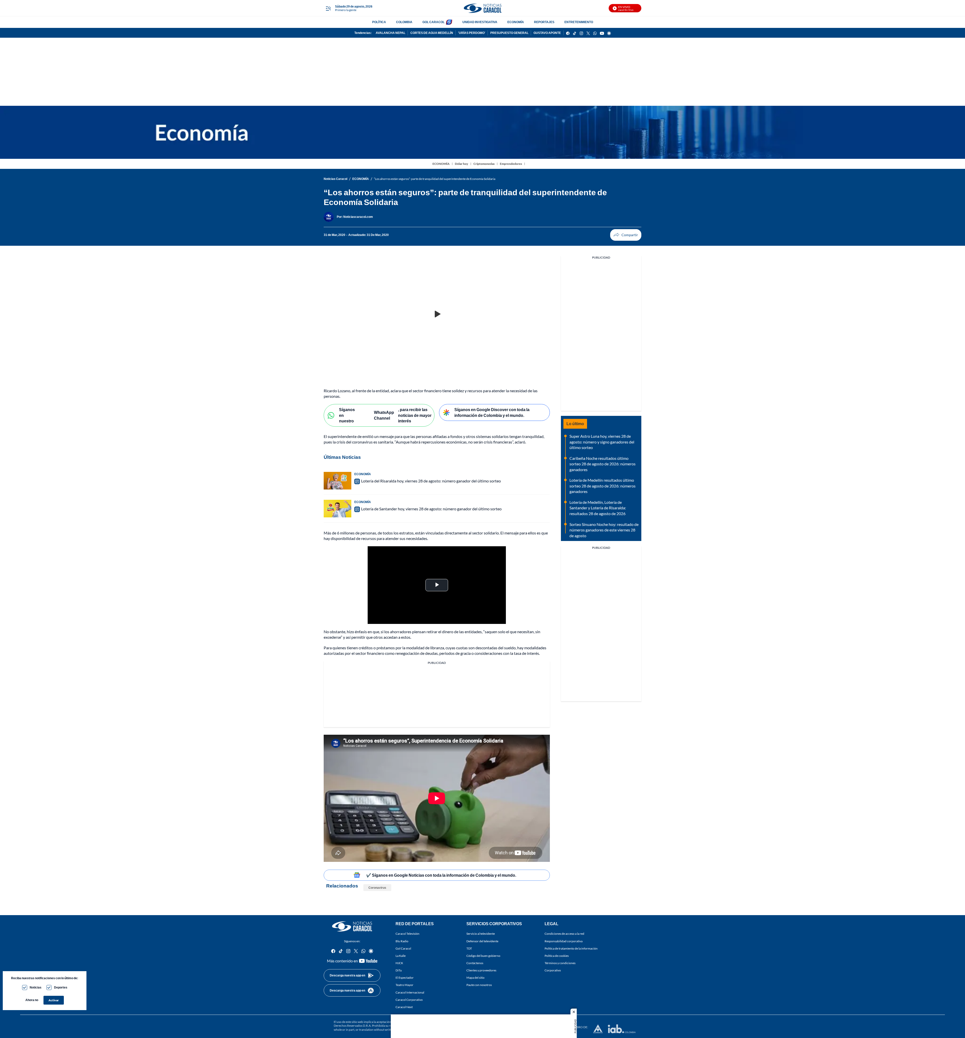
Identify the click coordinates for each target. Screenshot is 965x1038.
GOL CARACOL (433, 22)
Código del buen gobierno (483, 956)
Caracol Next (404, 1007)
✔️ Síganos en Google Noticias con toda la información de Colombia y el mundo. (441, 875)
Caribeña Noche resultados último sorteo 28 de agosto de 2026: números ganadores (602, 464)
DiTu (399, 970)
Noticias (35, 987)
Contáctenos (474, 963)
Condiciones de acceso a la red (564, 934)
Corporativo (553, 970)
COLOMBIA (404, 22)
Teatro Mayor (404, 985)
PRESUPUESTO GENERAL (509, 33)
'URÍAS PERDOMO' (471, 33)
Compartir (625, 235)
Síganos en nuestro (347, 415)
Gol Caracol (403, 948)
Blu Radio (402, 941)
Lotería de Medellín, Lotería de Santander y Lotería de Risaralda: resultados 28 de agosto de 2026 (597, 508)
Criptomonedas (484, 164)
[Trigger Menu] (328, 8)
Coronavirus (377, 887)
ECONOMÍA (515, 22)
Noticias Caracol (335, 179)
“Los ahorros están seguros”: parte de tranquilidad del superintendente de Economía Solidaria (434, 179)
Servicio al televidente (480, 934)
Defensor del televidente (482, 941)
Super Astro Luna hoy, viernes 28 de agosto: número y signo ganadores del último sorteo (601, 442)
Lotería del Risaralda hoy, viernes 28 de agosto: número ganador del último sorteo (431, 480)
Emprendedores (511, 164)
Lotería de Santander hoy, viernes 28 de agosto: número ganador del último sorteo (431, 508)
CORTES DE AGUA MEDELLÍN (431, 33)
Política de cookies (557, 956)
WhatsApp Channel (384, 415)
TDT (469, 948)
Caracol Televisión (407, 934)
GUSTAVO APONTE (547, 33)
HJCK (399, 963)
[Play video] (437, 314)
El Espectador (405, 978)
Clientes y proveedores (481, 970)
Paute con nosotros (479, 985)
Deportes (60, 987)
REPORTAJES (544, 22)
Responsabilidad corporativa (564, 941)
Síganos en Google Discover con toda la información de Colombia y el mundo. (491, 412)
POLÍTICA (379, 22)
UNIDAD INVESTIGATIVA (479, 22)
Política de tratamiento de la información (571, 948)
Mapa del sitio (475, 978)
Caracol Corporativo (409, 1000)
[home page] (482, 8)
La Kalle (401, 956)
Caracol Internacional (410, 992)
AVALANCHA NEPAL (390, 33)
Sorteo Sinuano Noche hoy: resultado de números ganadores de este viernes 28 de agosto (604, 530)
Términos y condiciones (560, 963)
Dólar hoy (461, 164)
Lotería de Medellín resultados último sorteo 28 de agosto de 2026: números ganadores (602, 486)
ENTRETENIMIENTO (578, 22)
